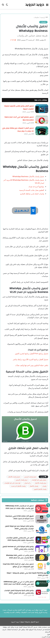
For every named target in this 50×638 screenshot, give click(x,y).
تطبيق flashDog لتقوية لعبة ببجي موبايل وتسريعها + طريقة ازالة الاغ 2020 (27, 574)
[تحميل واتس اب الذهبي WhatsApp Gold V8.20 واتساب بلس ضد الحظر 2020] (41, 557)
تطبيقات (36, 17)
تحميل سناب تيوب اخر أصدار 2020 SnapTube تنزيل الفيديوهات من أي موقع (18, 565)
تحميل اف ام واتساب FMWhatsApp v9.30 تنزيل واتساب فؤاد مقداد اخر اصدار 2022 (19, 507)
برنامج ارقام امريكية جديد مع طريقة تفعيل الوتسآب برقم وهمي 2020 (19, 527)
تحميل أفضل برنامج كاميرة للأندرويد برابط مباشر (30, 359)
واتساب (44, 486)
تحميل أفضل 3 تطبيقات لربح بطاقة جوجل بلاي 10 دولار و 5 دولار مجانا (18, 130)
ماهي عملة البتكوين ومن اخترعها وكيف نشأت (31, 365)
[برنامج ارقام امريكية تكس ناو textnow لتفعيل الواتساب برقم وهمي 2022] (41, 548)
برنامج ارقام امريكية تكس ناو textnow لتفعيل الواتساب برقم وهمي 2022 (18, 548)
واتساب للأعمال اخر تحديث (18, 486)
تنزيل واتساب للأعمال (40, 483)
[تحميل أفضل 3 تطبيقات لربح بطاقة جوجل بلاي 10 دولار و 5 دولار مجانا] (41, 131)
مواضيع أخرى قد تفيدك (36, 187)
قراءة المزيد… (45, 637)
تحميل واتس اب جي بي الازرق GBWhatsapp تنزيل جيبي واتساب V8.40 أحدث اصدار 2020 (19, 583)
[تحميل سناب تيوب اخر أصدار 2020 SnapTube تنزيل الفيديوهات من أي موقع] (41, 566)
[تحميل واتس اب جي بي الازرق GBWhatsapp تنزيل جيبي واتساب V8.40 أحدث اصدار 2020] (41, 583)
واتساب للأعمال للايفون (40, 489)
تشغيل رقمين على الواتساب (39, 480)
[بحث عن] (3, 5)
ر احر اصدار (28, 483)
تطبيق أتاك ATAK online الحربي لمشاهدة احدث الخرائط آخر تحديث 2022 (19, 517)
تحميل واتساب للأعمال (14, 477)
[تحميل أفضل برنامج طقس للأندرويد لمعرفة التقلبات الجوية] (41, 108)
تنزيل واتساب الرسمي (21, 480)
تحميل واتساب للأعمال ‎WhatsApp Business (28, 176)
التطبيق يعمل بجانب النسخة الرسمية (31, 190)
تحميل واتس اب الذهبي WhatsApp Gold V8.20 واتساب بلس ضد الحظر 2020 (20, 556)
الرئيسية (43, 17)
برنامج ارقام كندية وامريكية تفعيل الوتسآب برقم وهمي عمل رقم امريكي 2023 (19, 592)
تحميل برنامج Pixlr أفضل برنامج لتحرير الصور (31, 353)
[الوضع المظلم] (7, 5)
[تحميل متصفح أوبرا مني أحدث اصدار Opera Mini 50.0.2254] (41, 119)
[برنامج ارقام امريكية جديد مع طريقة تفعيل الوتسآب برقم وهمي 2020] (41, 530)
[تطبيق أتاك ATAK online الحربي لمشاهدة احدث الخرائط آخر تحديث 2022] (41, 519)
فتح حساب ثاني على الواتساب (12, 483)
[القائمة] (47, 5)
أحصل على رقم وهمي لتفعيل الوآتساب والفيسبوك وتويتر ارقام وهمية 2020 (20, 539)
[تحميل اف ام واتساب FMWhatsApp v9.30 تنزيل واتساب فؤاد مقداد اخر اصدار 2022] (41, 509)
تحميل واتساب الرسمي (30, 477)
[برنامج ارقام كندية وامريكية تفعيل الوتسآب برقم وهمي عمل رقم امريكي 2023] (41, 593)
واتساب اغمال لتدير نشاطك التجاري (32, 194)
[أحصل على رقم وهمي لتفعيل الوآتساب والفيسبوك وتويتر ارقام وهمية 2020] (41, 540)
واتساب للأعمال (34, 486)
